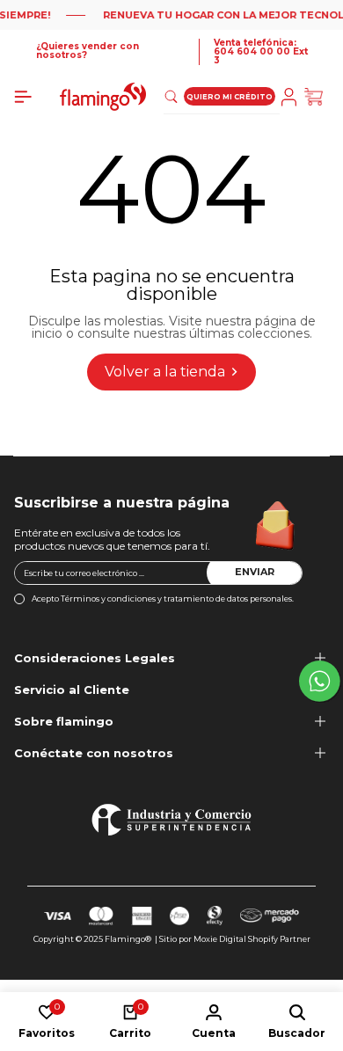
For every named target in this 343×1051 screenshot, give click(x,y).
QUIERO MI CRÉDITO (229, 96)
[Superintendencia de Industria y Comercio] (171, 819)
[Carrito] (316, 97)
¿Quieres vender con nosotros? (87, 51)
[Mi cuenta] (292, 97)
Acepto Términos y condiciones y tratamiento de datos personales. (163, 598)
